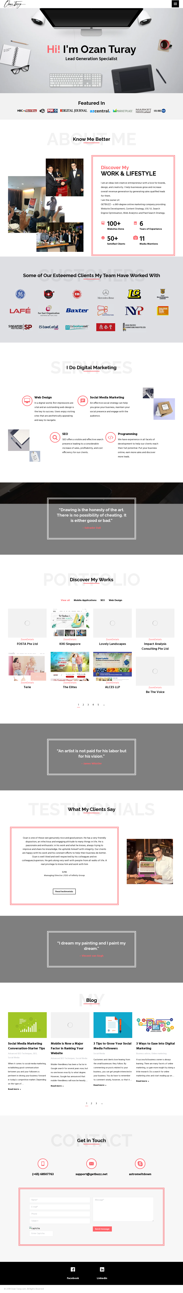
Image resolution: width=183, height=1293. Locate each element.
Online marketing (159, 1053)
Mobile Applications (85, 600)
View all (65, 600)
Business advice (143, 1053)
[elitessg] (70, 666)
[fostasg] (27, 623)
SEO (102, 600)
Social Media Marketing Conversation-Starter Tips (26, 1046)
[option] (64, 858)
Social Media (13, 1057)
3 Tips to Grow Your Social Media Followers (112, 1046)
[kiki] (70, 623)
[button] (19, 856)
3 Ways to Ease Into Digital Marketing (155, 1046)
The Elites (70, 687)
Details (30, 640)
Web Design (115, 600)
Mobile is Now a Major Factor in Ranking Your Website (67, 1048)
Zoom (24, 640)
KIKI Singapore (70, 644)
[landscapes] (112, 623)
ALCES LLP (112, 687)
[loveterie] (27, 666)
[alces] (112, 666)
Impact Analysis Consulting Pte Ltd (155, 646)
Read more (13, 1089)
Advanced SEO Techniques (20, 1053)
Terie (27, 687)
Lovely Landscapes (112, 644)
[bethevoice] (155, 671)
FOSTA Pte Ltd (27, 644)
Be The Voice (155, 692)
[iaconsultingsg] (155, 623)
